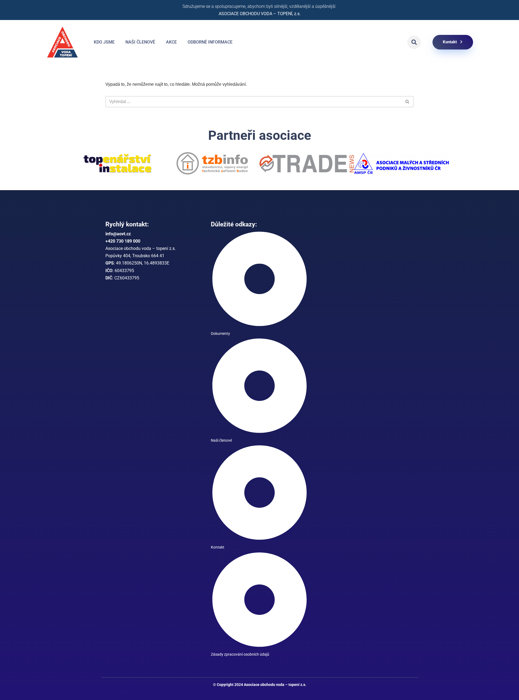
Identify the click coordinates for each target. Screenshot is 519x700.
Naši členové (140, 42)
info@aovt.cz (118, 233)
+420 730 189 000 (122, 241)
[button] (414, 42)
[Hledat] (407, 101)
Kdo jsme (104, 42)
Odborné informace (210, 42)
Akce (171, 42)
